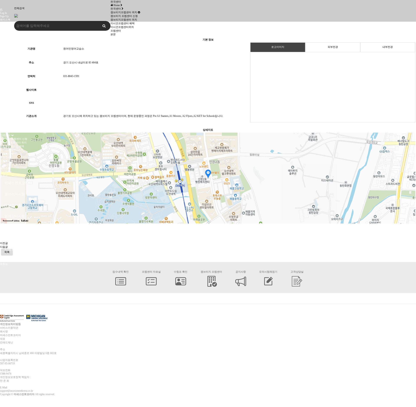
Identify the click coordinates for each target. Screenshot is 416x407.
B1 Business (6, 122)
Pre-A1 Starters (8, 55)
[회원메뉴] (1, 9)
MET (2, 98)
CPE (2, 78)
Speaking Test (7, 131)
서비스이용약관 (9, 327)
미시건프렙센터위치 (11, 149)
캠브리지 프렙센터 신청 (13, 138)
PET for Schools (8, 68)
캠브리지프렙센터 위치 (13, 142)
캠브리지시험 (8, 52)
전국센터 (5, 135)
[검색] (1, 30)
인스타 (4, 23)
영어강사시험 (8, 108)
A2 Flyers (5, 62)
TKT (2, 111)
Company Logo (5, 4)
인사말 (4, 37)
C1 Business (6, 128)
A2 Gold (4, 91)
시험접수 (5, 157)
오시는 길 (5, 48)
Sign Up (4, 16)
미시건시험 (6, 45)
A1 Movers (6, 59)
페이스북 (5, 19)
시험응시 (5, 153)
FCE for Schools (8, 72)
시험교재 (5, 164)
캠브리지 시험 (8, 41)
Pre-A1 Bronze (8, 85)
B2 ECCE (5, 101)
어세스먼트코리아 (10, 33)
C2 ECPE (5, 104)
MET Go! (5, 95)
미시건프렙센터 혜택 (12, 146)
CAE (2, 75)
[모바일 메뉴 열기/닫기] (4, 30)
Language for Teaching (11, 115)
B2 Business (6, 125)
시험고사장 (6, 160)
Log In (3, 12)
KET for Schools (9, 65)
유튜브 (4, 27)
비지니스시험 (8, 118)
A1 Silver (5, 88)
